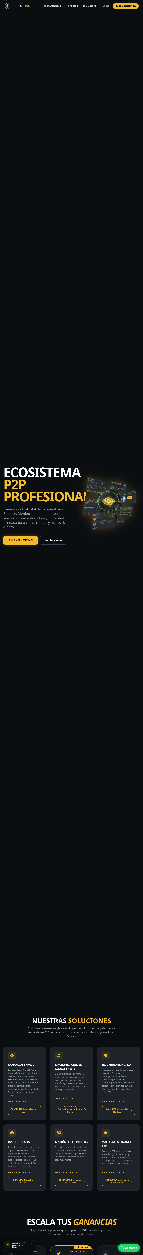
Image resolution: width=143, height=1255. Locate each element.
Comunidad (89, 6)
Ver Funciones (53, 540)
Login (106, 6)
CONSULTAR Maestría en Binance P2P (117, 1181)
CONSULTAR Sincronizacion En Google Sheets (70, 1109)
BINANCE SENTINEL (21, 540)
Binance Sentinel (127, 6)
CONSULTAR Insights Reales (23, 1181)
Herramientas (52, 6)
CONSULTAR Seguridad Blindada (117, 1110)
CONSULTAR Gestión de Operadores (70, 1181)
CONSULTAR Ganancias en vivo (23, 1110)
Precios (73, 6)
